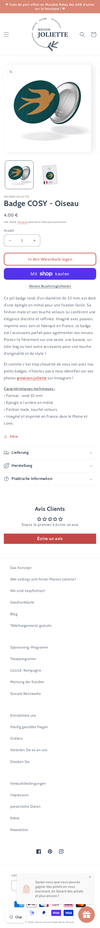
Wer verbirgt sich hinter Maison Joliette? (43, 579)
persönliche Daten (25, 806)
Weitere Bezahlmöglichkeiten (50, 286)
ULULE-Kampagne (25, 670)
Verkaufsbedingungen (28, 783)
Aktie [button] (14, 436)
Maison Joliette (43, 922)
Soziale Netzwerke (25, 693)
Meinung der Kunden (27, 681)
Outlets (16, 738)
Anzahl (9, 230)
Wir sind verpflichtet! (27, 590)
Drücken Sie (20, 761)
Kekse (15, 818)
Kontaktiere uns (23, 715)
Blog (13, 614)
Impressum (19, 795)
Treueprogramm (23, 658)
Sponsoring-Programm (29, 647)
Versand (23, 222)
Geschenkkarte (22, 602)
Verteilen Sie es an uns (28, 750)
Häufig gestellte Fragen (29, 727)
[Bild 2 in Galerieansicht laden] (50, 175)
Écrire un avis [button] (50, 538)
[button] (6, 34)
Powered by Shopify (63, 922)
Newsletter (19, 829)
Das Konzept (21, 567)
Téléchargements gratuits (31, 625)
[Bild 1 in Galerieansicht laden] (19, 175)
